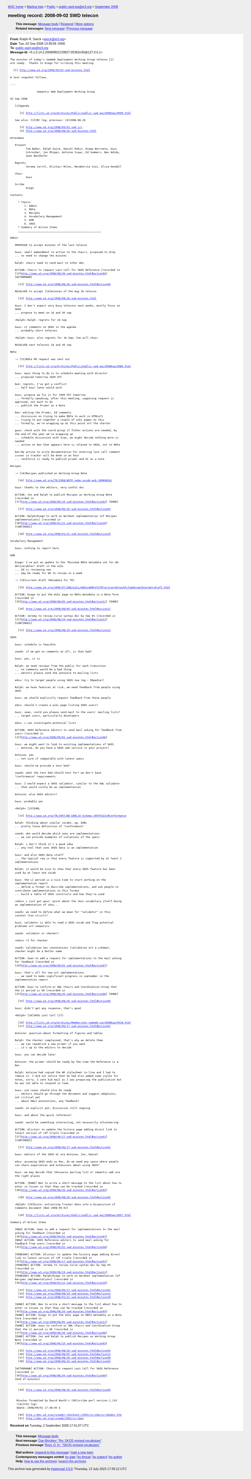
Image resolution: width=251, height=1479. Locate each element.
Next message (55, 28)
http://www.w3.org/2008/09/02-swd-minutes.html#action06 (63, 737)
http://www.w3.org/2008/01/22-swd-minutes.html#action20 (63, 523)
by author (115, 1457)
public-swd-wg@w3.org (75, 6)
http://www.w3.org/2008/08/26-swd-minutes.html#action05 (63, 1190)
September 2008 (106, 6)
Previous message (80, 28)
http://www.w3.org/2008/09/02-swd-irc (54, 127)
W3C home (16, 6)
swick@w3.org (54, 39)
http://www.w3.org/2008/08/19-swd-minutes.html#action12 (63, 619)
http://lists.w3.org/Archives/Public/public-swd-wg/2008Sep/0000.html (78, 113)
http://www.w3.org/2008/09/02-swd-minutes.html (55, 70)
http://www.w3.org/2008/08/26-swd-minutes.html (61, 130)
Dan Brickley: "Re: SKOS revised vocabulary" (70, 1440)
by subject (100, 1457)
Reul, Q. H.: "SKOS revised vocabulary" (72, 1445)
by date (70, 1457)
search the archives (72, 1461)
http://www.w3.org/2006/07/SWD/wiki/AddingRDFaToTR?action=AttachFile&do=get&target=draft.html (98, 587)
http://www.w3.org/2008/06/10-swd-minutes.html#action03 (63, 501)
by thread (84, 1457)
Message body (48, 24)
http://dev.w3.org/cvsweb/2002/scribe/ (55, 1418)
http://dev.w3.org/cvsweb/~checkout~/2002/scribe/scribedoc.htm (74, 1414)
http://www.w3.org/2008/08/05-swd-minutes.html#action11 (63, 601)
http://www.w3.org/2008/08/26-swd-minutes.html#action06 (63, 993)
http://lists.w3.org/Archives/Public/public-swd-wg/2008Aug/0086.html (78, 366)
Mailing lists (35, 6)
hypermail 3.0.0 (62, 1469)
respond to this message (52, 1452)
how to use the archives (40, 1461)
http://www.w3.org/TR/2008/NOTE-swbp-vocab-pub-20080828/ (69, 480)
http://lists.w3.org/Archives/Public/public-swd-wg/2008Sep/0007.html (78, 1215)
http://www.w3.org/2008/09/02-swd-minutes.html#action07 (63, 965)
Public (51, 6)
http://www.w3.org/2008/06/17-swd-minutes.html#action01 (68, 1026)
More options (85, 24)
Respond (67, 24)
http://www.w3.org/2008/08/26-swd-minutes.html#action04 (63, 273)
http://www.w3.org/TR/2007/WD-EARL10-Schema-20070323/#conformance (76, 815)
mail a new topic (82, 1452)
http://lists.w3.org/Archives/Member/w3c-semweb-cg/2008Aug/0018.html (78, 1022)
